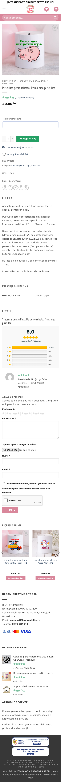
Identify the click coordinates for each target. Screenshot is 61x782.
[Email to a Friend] (21, 187)
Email (6, 469)
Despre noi (31, 767)
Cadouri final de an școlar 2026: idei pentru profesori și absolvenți (27, 726)
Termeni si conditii (47, 765)
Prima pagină (9, 81)
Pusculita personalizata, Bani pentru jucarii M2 (16, 561)
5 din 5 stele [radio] (38, 414)
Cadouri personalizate (33, 81)
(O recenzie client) (24, 97)
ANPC (20, 767)
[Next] (58, 558)
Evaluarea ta (8, 409)
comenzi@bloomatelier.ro (25, 620)
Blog (41, 767)
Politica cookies (45, 763)
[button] (4, 9)
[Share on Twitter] (15, 187)
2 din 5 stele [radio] (8, 414)
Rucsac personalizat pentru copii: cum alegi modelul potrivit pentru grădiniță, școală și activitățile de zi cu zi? (27, 715)
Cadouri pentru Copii (20, 165)
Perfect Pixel (49, 774)
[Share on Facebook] (10, 187)
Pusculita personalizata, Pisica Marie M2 (45, 561)
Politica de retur (43, 760)
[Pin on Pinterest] (26, 187)
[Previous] (2, 558)
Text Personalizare (12, 119)
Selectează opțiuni (16, 578)
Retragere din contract (20, 763)
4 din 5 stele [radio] (25, 414)
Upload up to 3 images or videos (20, 444)
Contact (11, 760)
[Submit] (55, 17)
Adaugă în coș (27, 138)
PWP (30, 778)
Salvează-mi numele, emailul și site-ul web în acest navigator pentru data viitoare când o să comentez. (28, 488)
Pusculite (7, 83)
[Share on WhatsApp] (5, 187)
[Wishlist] (46, 9)
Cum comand (25, 760)
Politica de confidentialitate (19, 765)
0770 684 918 (20, 624)
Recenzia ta (9, 418)
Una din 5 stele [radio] (3, 414)
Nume (6, 456)
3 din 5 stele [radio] (16, 414)
